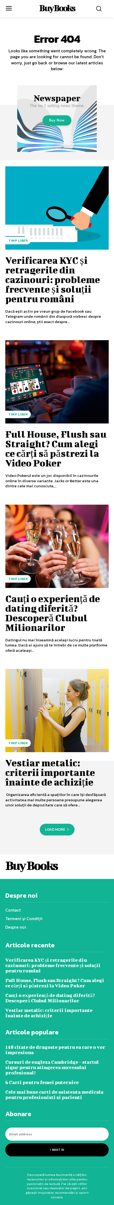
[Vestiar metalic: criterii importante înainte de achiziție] (57, 710)
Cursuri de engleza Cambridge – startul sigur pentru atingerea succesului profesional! (52, 1067)
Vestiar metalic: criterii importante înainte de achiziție (50, 772)
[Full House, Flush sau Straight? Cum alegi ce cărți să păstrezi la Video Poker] (57, 381)
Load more (55, 829)
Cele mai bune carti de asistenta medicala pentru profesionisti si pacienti (54, 1094)
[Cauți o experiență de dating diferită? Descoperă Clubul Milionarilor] (57, 546)
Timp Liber (18, 240)
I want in (57, 1149)
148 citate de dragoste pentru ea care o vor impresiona (55, 1049)
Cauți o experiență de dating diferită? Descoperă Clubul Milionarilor (52, 613)
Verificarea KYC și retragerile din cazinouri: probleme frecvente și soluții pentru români (52, 279)
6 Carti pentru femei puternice (42, 1082)
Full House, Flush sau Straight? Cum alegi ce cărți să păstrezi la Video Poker (55, 448)
